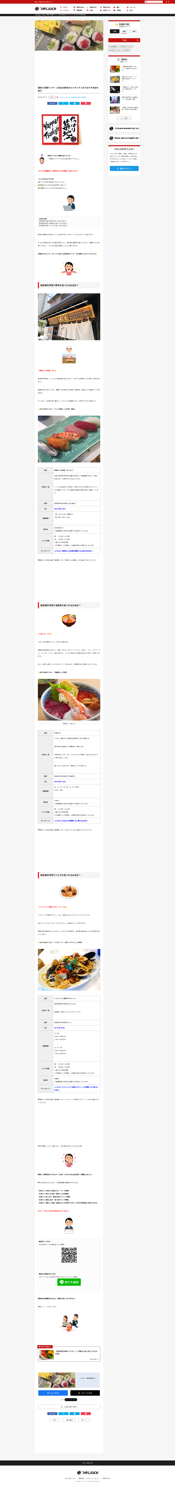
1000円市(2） (114, 46)
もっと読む (124, 118)
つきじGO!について (70, 1478)
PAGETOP (89, 1463)
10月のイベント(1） (127, 46)
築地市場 (84, 97)
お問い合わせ (106, 1478)
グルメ (52, 97)
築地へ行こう (125, 168)
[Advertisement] (69, 66)
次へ (83, 1420)
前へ (55, 1420)
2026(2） (127, 50)
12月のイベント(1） (115, 50)
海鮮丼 (74, 97)
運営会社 (81, 1478)
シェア (53, 103)
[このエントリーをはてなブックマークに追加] (75, 103)
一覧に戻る (69, 1420)
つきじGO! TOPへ (70, 1407)
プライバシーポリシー (93, 1478)
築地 (78, 97)
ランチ (69, 97)
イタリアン (62, 97)
